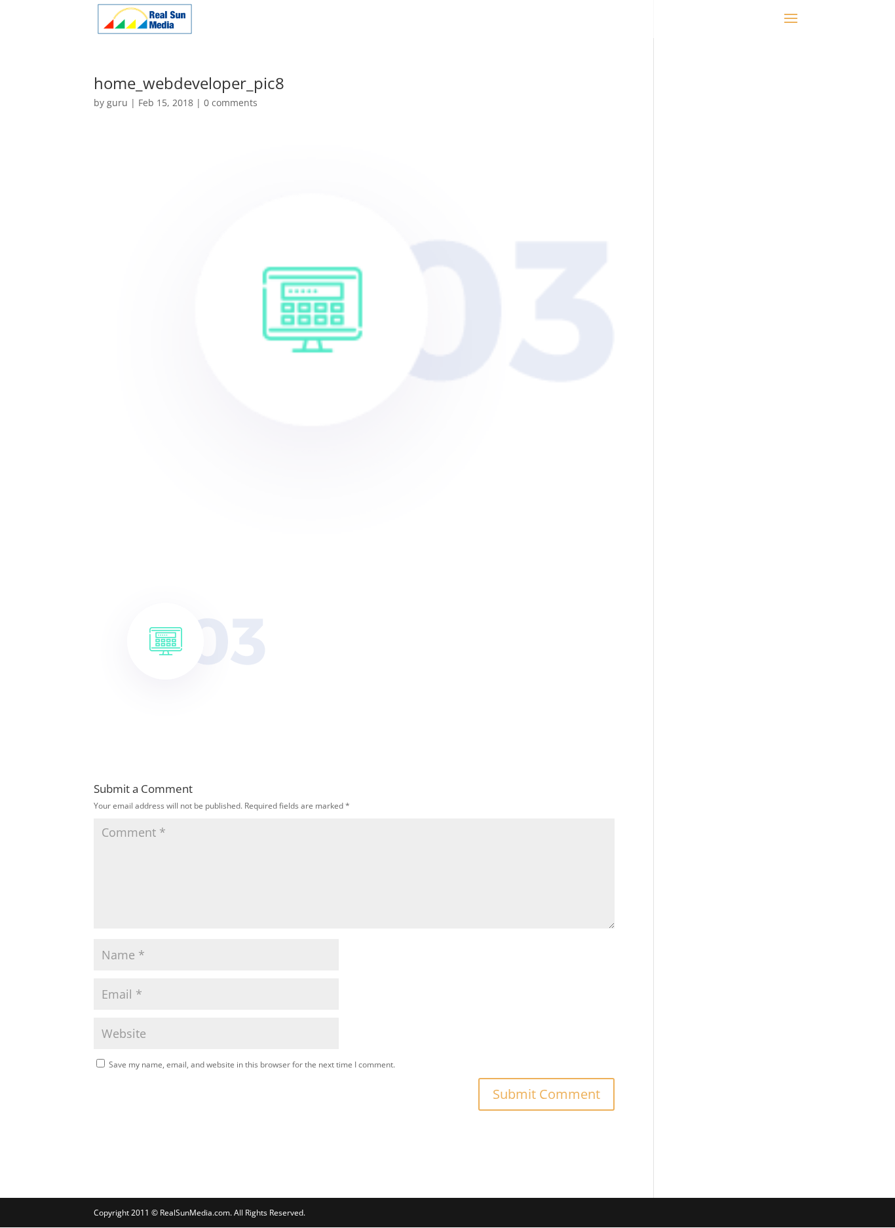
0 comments (230, 102)
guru (117, 102)
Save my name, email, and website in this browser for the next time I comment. (252, 1064)
